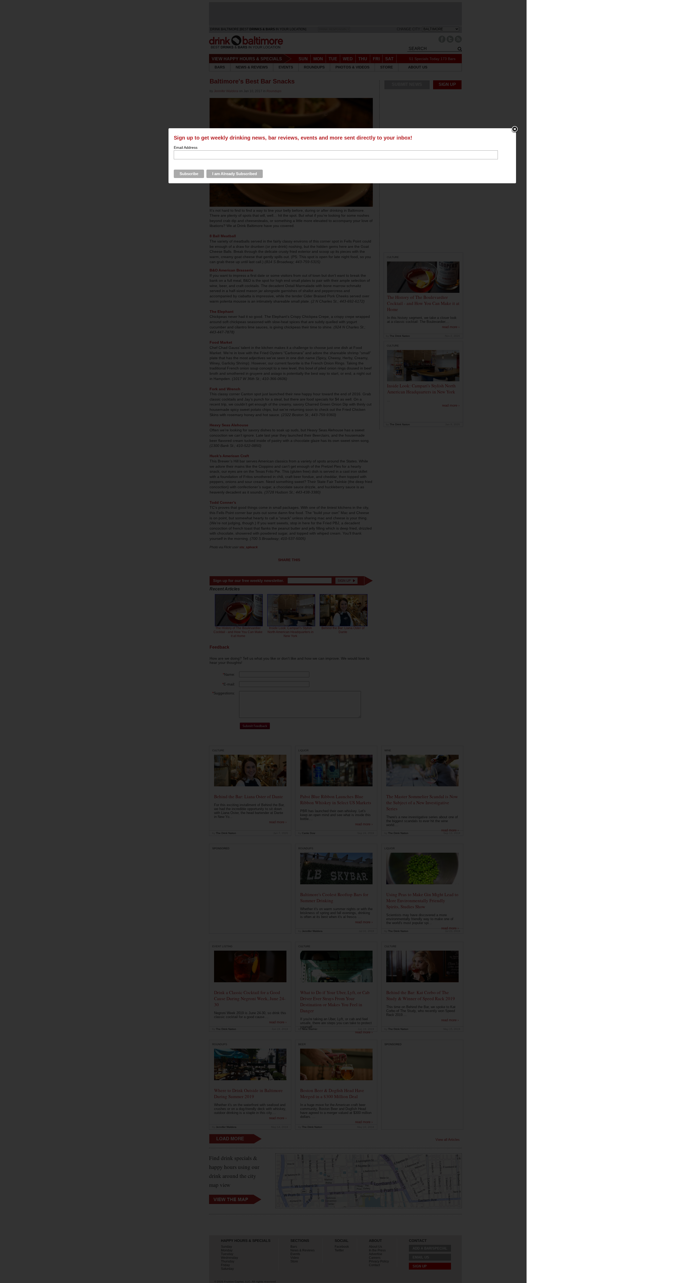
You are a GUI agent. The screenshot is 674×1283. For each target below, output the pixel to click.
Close (515, 130)
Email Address (185, 147)
